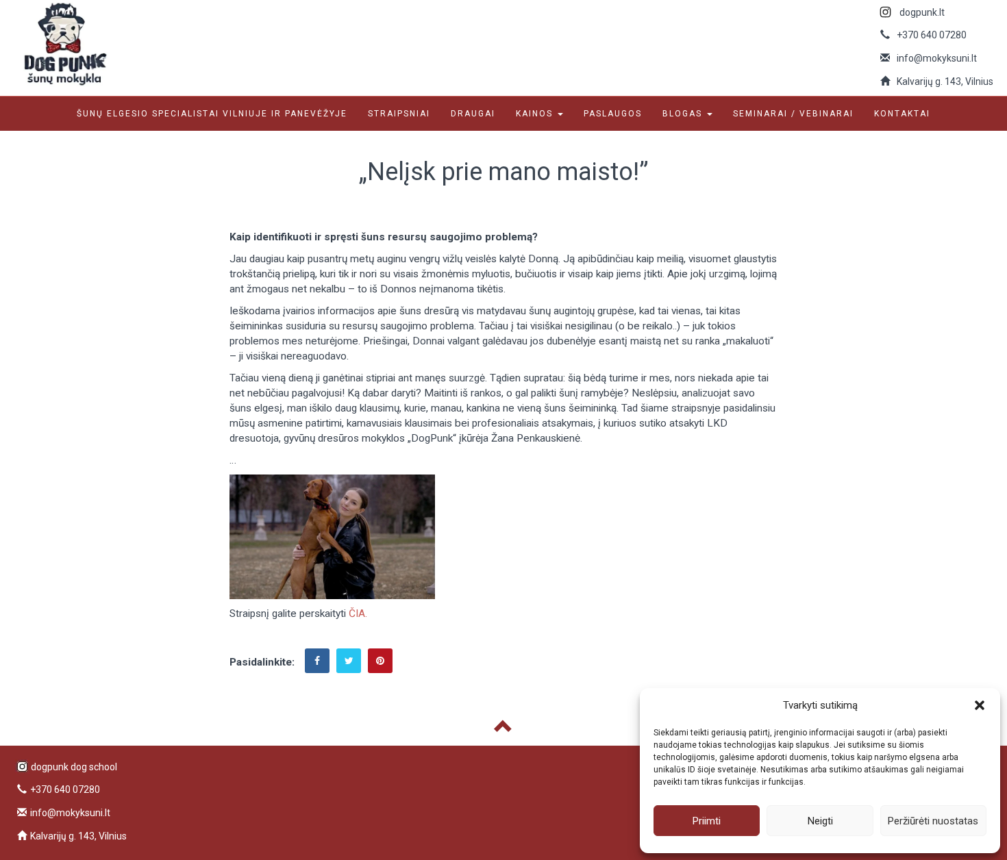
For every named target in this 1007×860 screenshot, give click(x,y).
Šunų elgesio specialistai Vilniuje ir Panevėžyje (212, 113)
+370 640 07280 (932, 34)
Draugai (473, 113)
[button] (979, 705)
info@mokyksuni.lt (937, 58)
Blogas (684, 113)
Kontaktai (902, 113)
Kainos (536, 113)
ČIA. (358, 613)
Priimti (707, 821)
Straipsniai (399, 113)
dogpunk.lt (922, 12)
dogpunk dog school (74, 766)
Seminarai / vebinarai (793, 113)
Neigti (820, 821)
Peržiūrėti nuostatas (933, 821)
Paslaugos (613, 113)
